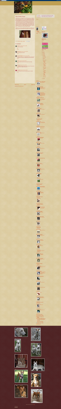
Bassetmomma (19, 51)
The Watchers (44, 70)
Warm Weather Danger (44, 62)
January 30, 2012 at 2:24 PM (24, 51)
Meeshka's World (39, 108)
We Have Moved (39, 227)
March (44, 57)
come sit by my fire (39, 163)
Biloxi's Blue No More (39, 234)
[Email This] (26, 41)
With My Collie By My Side (40, 276)
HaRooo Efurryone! (42, 235)
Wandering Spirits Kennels (40, 216)
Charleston (44, 75)
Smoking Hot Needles (39, 263)
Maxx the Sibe (39, 198)
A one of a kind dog (42, 217)
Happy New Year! (39, 119)
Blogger (34, 404)
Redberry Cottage (23, 3)
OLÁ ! (40, 174)
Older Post (33, 84)
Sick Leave (44, 76)
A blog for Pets (39, 121)
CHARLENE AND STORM (40, 315)
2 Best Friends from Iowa (40, 302)
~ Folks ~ (41, 153)
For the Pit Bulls (39, 191)
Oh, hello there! (42, 240)
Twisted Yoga (44, 63)
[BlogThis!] (27, 41)
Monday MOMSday (42, 82)
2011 (43, 78)
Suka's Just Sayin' (39, 271)
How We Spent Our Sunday (44, 72)
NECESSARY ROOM (39, 211)
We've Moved (41, 179)
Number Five (41, 304)
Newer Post (17, 84)
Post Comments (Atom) (20, 86)
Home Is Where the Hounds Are (41, 186)
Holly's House (38, 253)
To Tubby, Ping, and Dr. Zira (44, 65)
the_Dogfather (39, 229)
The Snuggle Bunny (44, 68)
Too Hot (41, 292)
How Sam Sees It (39, 132)
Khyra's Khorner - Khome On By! (41, 81)
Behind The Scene (42, 297)
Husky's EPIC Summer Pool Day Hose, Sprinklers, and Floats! (42, 88)
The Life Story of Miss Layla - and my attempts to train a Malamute (41, 318)
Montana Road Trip (42, 148)
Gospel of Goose (39, 142)
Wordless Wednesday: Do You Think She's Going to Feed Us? (42, 207)
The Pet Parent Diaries (40, 314)
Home (25, 84)
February (44, 58)
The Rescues (38, 206)
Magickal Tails (39, 309)
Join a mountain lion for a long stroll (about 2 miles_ (42, 99)
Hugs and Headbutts (39, 184)
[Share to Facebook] (28, 41)
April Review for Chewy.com (40, 204)
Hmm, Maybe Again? (42, 114)
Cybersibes (38, 320)
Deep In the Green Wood (40, 321)
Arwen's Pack (38, 281)
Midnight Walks (44, 74)
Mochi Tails (38, 286)
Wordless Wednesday (42, 287)
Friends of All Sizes (42, 143)
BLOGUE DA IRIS (39, 173)
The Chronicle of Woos (40, 103)
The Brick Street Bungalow (40, 137)
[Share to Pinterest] (29, 41)
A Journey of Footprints (40, 258)
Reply (18, 49)
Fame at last (41, 245)
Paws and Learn (39, 168)
